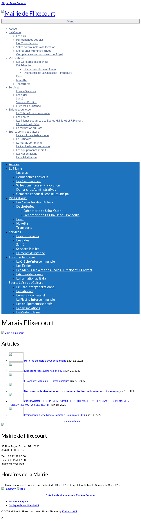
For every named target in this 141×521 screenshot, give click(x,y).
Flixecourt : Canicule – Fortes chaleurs (46, 380)
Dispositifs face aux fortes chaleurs (44, 370)
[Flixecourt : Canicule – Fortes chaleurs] (16, 380)
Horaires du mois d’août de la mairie (45, 360)
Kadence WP (69, 511)
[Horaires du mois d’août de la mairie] (16, 360)
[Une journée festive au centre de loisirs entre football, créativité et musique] (16, 391)
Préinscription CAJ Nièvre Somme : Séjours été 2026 (55, 414)
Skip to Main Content (13, 3)
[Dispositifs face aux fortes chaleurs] (16, 370)
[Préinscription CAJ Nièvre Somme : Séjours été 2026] (16, 414)
